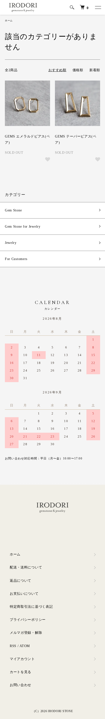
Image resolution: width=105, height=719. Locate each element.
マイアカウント (22, 659)
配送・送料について (26, 567)
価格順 (78, 70)
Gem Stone (13, 210)
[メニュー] (97, 7)
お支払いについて (24, 593)
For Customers (16, 259)
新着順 (94, 70)
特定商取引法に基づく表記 (31, 606)
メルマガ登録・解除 (26, 633)
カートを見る (20, 672)
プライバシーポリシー (28, 620)
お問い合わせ (20, 685)
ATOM (25, 646)
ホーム (9, 20)
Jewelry (11, 243)
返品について (20, 580)
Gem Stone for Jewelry (23, 226)
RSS (13, 646)
